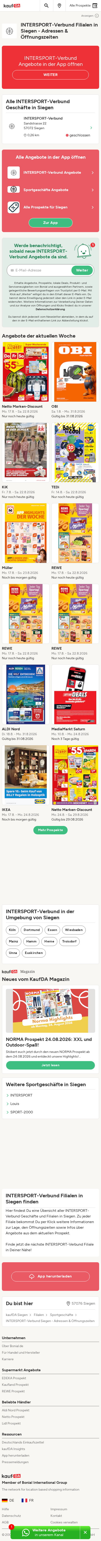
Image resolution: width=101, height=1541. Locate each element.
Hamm (31, 941)
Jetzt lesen (50, 1065)
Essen (52, 930)
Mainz (13, 941)
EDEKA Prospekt (14, 1378)
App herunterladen (15, 1456)
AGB (5, 1522)
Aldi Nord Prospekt (15, 1410)
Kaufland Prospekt (15, 1385)
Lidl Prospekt (11, 1423)
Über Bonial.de (12, 1346)
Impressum (58, 1509)
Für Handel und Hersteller (21, 1353)
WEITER (50, 74)
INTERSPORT (21, 1095)
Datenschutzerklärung (50, 309)
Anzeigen (87, 15)
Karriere (8, 1359)
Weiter (82, 270)
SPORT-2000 (21, 1112)
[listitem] (26, 380)
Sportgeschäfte (61, 1315)
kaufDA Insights (13, 1449)
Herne (49, 941)
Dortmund (32, 930)
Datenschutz (11, 1516)
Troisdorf (69, 941)
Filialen (39, 1315)
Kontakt (56, 1516)
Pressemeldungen (15, 1462)
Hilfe (5, 1509)
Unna (13, 953)
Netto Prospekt (13, 1417)
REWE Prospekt (13, 1391)
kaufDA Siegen (17, 1315)
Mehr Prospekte (50, 830)
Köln (12, 930)
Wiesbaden (74, 930)
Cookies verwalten (64, 1522)
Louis (14, 1103)
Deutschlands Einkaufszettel (23, 1442)
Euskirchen (34, 953)
